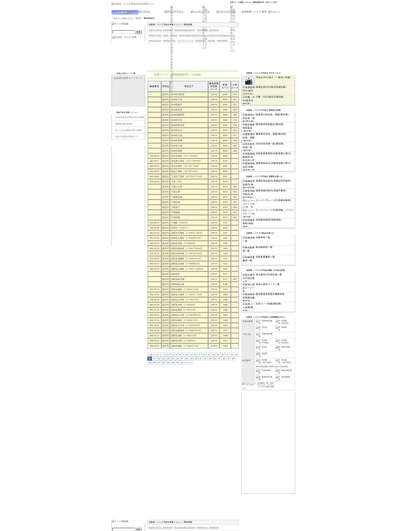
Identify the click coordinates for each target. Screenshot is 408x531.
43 (168, 362)
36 (224, 358)
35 (219, 358)
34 (214, 358)
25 (173, 358)
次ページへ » (186, 362)
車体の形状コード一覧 (268, 284)
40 (154, 362)
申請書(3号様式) (284, 321)
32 (205, 358)
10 (195, 354)
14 (213, 354)
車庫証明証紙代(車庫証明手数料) (273, 180)
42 (163, 362)
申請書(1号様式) (265, 341)
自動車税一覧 (263, 237)
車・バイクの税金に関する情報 (128, 130)
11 (199, 354)
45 (177, 362)
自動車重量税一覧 (265, 256)
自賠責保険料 (200, 40)
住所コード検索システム (123, 18)
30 (196, 358)
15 (218, 354)
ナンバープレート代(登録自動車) (273, 200)
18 (232, 354)
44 (173, 362)
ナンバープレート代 (185, 40)
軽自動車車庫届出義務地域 (270, 293)
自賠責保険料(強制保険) (269, 219)
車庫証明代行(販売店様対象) (271, 86)
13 (209, 354)
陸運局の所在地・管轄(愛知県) (272, 114)
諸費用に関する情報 (123, 123)
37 (228, 358)
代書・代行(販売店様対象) (270, 96)
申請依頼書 (266, 370)
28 (187, 358)
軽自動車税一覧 (264, 247)
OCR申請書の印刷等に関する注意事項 (273, 366)
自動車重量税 (222, 40)
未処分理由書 (286, 370)
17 (227, 354)
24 (168, 358)
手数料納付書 (267, 320)
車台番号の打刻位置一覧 (269, 274)
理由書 (284, 327)
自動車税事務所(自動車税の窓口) (273, 153)
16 (222, 354)
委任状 (264, 327)
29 (191, 358)
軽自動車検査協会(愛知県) (270, 124)
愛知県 (138, 18)
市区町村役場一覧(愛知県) (270, 143)
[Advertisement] (128, 196)
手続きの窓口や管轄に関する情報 (129, 117)
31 (201, 358)
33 (210, 358)
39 (150, 362)
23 (163, 358)
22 (159, 358)
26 (177, 358)
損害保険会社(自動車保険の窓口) (273, 163)
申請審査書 (285, 377)
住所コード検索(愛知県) (269, 303)
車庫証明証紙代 (155, 40)
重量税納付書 (267, 377)
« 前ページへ (154, 354)
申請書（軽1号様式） (267, 361)
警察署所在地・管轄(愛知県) (271, 133)
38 (233, 358)
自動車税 (211, 40)
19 (236, 354)
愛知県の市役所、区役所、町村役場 (163, 35)
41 (159, 362)
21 (154, 358)
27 (182, 358)
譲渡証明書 (285, 347)
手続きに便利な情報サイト (126, 136)
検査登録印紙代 (169, 40)
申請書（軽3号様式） (287, 361)
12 (204, 354)
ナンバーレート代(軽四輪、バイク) (275, 209)
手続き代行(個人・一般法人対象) (273, 77)
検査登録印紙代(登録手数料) (271, 190)
